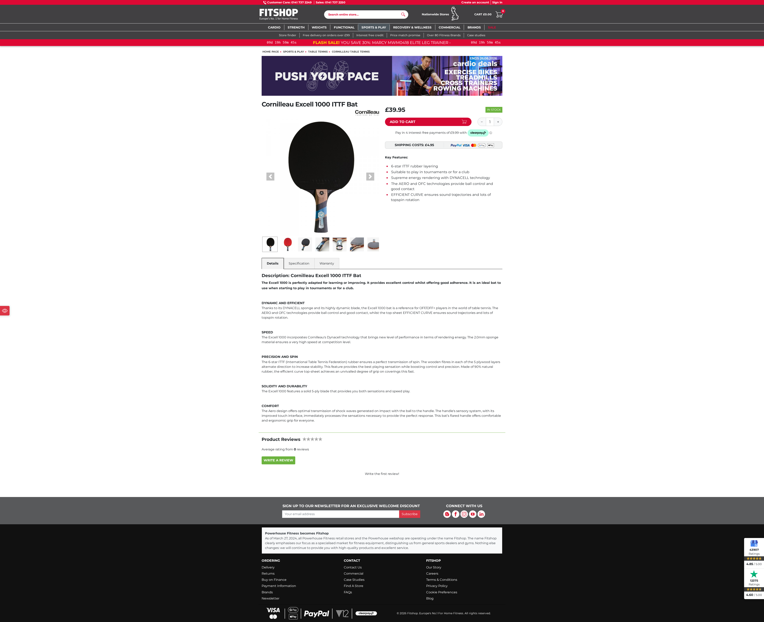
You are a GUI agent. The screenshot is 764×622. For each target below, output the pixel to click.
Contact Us (353, 567)
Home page (270, 51)
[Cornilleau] (367, 112)
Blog (430, 598)
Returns (268, 573)
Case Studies (354, 580)
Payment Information (279, 586)
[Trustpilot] (754, 574)
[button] (270, 176)
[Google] (754, 543)
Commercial (353, 573)
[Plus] (498, 122)
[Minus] (481, 122)
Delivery (268, 567)
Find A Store (353, 586)
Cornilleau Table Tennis (351, 51)
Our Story (433, 567)
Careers (432, 573)
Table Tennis (318, 51)
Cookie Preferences (441, 592)
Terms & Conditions (441, 580)
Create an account (475, 2)
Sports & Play (293, 51)
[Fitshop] (285, 14)
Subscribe (410, 514)
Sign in (497, 2)
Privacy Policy (437, 586)
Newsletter (270, 598)
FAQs (348, 592)
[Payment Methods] (320, 613)
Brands (267, 592)
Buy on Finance (274, 580)
